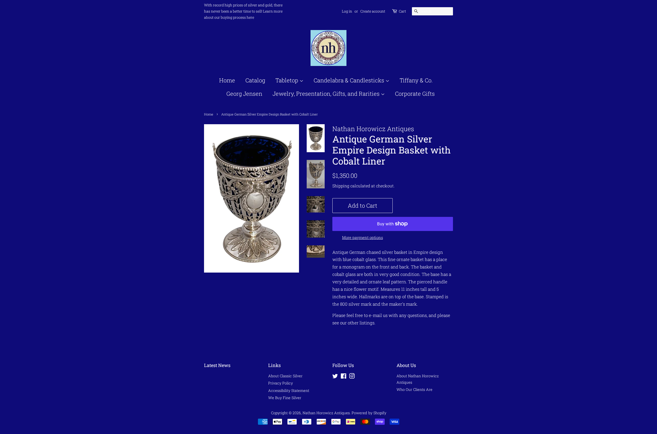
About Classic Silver (285, 375)
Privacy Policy (280, 383)
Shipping (340, 185)
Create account (372, 11)
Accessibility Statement (288, 390)
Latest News (217, 365)
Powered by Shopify (369, 412)
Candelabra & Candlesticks (349, 80)
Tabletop (287, 80)
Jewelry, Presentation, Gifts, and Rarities (327, 93)
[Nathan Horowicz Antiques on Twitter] (335, 376)
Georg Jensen (244, 93)
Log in (347, 11)
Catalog (255, 80)
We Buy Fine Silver (284, 397)
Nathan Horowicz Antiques (326, 412)
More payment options (362, 237)
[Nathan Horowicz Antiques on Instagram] (352, 376)
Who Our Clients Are (414, 389)
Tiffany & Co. (416, 80)
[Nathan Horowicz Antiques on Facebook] (343, 376)
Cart (402, 11)
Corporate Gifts (415, 93)
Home (227, 80)
